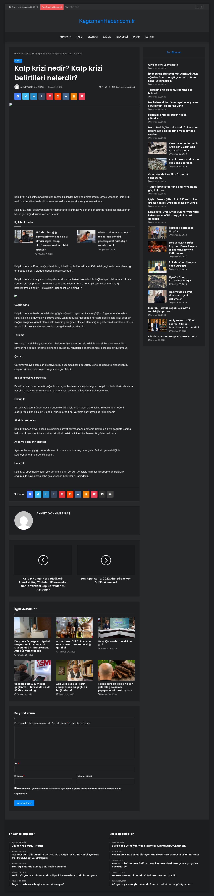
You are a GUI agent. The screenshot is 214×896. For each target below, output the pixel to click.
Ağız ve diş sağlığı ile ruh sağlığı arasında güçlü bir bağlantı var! (71, 687)
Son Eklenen (174, 52)
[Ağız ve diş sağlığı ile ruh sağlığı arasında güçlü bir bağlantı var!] (74, 670)
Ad (16, 763)
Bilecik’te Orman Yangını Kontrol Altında (172, 336)
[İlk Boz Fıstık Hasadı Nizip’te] (157, 232)
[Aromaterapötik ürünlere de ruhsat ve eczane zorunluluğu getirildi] (74, 627)
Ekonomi (93, 36)
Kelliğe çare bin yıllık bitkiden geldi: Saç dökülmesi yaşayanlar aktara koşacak (115, 687)
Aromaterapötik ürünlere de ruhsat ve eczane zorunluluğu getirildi (74, 644)
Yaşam (136, 36)
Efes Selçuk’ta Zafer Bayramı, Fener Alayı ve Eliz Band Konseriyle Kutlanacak (183, 248)
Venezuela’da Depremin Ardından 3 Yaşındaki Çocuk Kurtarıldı (183, 147)
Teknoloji (122, 36)
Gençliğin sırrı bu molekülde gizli (115, 643)
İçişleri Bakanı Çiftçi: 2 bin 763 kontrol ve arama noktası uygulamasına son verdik (172, 201)
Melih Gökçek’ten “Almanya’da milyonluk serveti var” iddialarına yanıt (173, 104)
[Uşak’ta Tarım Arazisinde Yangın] (157, 281)
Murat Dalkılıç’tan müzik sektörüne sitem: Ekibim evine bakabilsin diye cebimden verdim (173, 131)
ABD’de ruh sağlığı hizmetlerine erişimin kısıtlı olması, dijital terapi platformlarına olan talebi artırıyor (51, 241)
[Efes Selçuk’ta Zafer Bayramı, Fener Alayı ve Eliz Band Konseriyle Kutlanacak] (157, 246)
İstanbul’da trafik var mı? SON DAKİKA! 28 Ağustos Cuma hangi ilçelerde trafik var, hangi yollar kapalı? (173, 77)
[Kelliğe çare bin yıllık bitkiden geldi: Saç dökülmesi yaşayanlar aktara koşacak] (116, 670)
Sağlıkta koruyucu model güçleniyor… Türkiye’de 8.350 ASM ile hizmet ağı (32, 687)
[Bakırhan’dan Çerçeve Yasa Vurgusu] (157, 267)
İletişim (149, 36)
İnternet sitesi (84, 776)
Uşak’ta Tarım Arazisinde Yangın (180, 278)
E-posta (19, 776)
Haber (79, 36)
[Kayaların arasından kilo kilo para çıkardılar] (157, 164)
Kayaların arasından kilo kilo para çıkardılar (184, 161)
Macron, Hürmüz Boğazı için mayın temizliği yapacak (169, 309)
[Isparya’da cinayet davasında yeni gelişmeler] (157, 296)
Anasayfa (65, 36)
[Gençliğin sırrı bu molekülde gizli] (116, 627)
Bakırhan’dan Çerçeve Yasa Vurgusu (182, 264)
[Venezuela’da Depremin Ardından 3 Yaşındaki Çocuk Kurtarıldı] (157, 148)
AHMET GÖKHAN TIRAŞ (32, 87)
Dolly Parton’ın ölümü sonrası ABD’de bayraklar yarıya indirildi (184, 324)
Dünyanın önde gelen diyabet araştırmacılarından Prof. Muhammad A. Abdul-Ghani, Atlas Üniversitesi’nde (32, 646)
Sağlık (107, 36)
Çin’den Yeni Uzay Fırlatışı (163, 64)
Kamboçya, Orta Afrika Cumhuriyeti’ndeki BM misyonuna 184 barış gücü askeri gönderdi (173, 215)
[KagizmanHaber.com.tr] (107, 21)
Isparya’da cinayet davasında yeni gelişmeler (180, 295)
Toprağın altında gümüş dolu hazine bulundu (88, 7)
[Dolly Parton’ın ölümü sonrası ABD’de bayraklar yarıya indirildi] (157, 325)
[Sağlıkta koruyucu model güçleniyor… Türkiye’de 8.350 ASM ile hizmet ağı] (32, 670)
